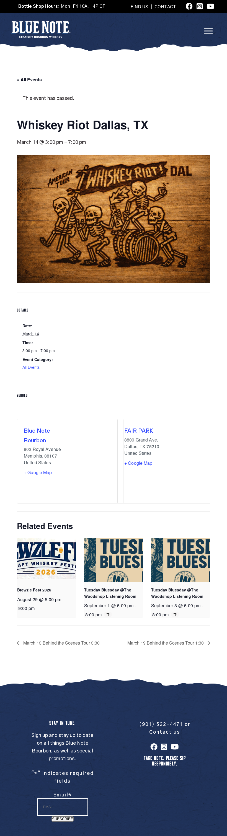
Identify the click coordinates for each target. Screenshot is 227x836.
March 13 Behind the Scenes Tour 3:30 (61, 643)
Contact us (164, 732)
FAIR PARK (138, 430)
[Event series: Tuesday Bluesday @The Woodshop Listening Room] (108, 614)
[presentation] (46, 560)
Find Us (139, 7)
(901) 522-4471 (161, 724)
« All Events (29, 79)
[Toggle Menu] (208, 30)
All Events (31, 367)
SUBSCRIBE (62, 819)
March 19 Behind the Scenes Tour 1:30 (166, 643)
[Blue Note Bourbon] (41, 36)
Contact (165, 7)
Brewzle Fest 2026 (34, 590)
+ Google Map (38, 472)
